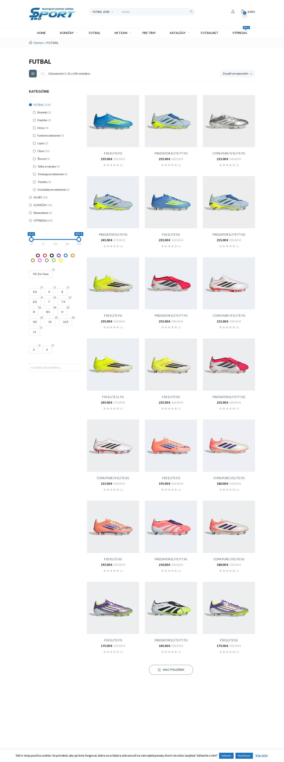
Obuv (40, 151)
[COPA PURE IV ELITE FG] (229, 121)
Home (41, 33)
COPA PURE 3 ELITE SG (228, 559)
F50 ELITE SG (171, 234)
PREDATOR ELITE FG (113, 234)
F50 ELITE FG (113, 153)
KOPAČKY (67, 33)
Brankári (42, 112)
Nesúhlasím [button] (244, 755)
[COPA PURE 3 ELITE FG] (229, 446)
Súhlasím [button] (226, 755)
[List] (42, 73)
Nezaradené (41, 212)
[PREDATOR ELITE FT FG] (171, 121)
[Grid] (33, 73)
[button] (103, 11)
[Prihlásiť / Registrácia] (233, 11)
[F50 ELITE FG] (113, 121)
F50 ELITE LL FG (113, 397)
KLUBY (38, 197)
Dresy (41, 127)
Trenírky (42, 181)
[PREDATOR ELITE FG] (113, 202)
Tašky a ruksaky (46, 166)
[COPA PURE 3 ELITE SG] (229, 527)
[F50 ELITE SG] (171, 202)
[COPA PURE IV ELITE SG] (113, 446)
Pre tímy (149, 33)
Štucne (41, 158)
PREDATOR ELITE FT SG (229, 234)
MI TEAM (121, 33)
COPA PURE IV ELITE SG (113, 478)
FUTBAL (39, 104)
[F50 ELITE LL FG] (113, 365)
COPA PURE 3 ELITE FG (229, 478)
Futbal (94, 33)
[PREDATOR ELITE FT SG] (229, 202)
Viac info (261, 755)
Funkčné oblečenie (48, 135)
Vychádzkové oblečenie (51, 189)
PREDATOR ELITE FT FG (171, 153)
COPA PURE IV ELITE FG (229, 153)
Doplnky (42, 120)
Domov (38, 42)
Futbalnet (209, 33)
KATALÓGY (178, 33)
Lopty (40, 143)
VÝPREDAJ (240, 31)
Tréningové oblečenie (50, 174)
